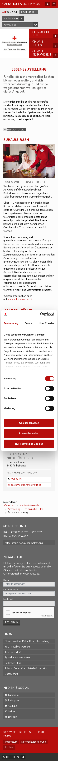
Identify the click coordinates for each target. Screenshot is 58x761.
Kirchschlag (14, 509)
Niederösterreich (29, 505)
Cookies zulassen (29, 422)
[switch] (49, 388)
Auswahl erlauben (29, 433)
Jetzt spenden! (13, 652)
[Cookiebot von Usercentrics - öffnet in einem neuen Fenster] (41, 314)
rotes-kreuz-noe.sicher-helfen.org (24, 543)
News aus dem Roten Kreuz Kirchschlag (27, 641)
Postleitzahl (8, 599)
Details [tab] (28, 323)
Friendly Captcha (47, 616)
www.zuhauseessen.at (20, 299)
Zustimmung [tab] (11, 323)
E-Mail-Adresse (10, 589)
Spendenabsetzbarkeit (17, 657)
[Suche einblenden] (47, 4)
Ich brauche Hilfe (33, 509)
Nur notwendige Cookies (29, 443)
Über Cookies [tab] (46, 323)
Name (6, 580)
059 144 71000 (31, 4)
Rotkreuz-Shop (13, 663)
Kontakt (9, 747)
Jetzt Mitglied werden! (17, 646)
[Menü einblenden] (54, 4)
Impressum (11, 742)
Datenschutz (12, 674)
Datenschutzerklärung (33, 742)
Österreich (29, 12)
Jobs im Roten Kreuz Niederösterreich (26, 668)
